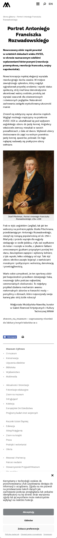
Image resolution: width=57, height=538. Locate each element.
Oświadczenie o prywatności (31, 535)
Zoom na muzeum (15, 395)
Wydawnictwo (13, 372)
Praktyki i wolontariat (16, 445)
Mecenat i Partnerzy (15, 458)
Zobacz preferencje (28, 528)
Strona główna (9, 17)
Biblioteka (11, 368)
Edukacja (10, 426)
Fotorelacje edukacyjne (17, 390)
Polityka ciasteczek (12, 535)
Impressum (47, 535)
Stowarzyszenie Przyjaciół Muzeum (23, 467)
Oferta (9, 449)
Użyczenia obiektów (15, 363)
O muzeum (11, 354)
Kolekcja (10, 404)
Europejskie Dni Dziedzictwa (19, 408)
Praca (9, 440)
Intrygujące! (12, 399)
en (51, 4)
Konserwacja (12, 358)
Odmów (28, 520)
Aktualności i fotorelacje (17, 385)
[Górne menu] (38, 4)
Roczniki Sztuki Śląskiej (17, 422)
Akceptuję (28, 512)
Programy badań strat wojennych (22, 413)
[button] (52, 475)
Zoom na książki (14, 435)
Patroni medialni (14, 462)
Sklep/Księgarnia (14, 431)
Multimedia (11, 377)
